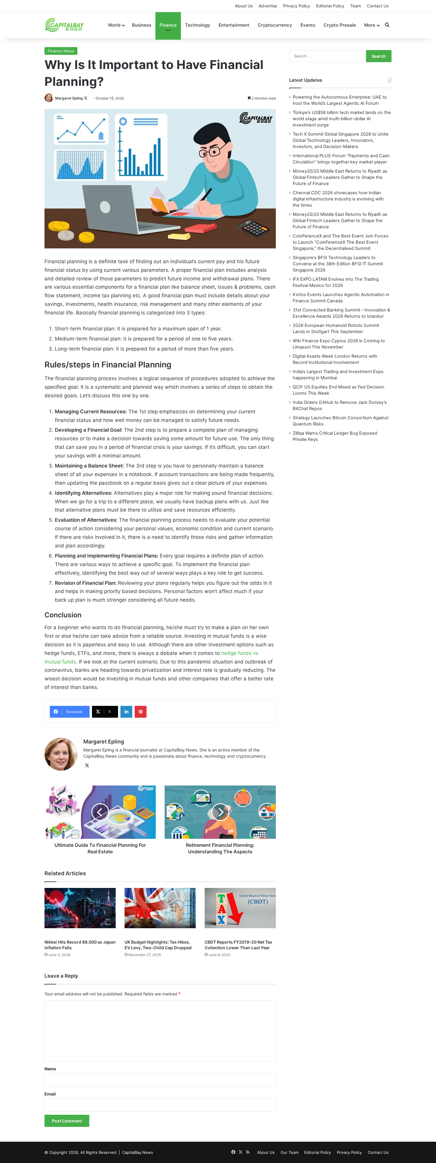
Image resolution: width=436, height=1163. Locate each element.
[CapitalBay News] (64, 25)
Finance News (61, 51)
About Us (244, 5)
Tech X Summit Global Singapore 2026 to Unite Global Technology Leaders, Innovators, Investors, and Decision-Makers (341, 140)
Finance (168, 25)
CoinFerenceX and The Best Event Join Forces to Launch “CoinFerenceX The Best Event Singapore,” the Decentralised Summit (341, 242)
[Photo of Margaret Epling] (49, 98)
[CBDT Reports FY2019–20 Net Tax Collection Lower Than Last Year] (240, 912)
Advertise (268, 5)
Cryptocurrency (275, 25)
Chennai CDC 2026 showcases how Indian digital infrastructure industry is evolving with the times (338, 199)
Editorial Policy (330, 5)
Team (355, 5)
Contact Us (378, 5)
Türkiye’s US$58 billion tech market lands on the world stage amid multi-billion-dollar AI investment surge (342, 119)
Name (50, 1068)
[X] (86, 765)
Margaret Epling (69, 98)
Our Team (289, 1152)
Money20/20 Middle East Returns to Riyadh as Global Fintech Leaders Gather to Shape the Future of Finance (340, 177)
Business (141, 25)
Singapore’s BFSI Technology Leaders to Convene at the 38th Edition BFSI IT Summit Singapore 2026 (338, 264)
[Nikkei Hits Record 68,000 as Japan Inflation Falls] (80, 912)
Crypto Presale (340, 25)
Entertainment (234, 25)
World (114, 25)
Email (50, 1093)
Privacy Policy (296, 5)
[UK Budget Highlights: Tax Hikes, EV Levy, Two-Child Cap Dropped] (160, 912)
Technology (197, 25)
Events (307, 25)
